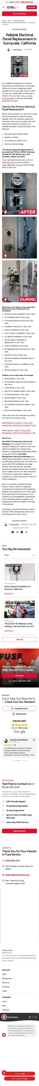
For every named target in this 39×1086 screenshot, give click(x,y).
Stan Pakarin (17, 49)
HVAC (4, 974)
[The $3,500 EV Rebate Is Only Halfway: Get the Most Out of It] (19, 609)
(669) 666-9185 (8, 162)
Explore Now (8, 593)
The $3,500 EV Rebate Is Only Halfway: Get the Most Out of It (19, 625)
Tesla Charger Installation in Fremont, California (17, 587)
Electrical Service (19, 29)
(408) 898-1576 (26, 2)
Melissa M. (10, 423)
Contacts (5, 1010)
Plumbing (5, 987)
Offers (9, 606)
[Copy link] (26, 532)
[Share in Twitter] (17, 532)
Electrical (5, 983)
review (18, 423)
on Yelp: (22, 418)
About (4, 1001)
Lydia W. (9, 430)
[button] (32, 7)
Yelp (34, 425)
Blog (4, 1006)
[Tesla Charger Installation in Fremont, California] (19, 572)
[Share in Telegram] (22, 532)
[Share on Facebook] (12, 532)
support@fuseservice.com (17, 875)
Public (4, 991)
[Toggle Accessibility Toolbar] (4, 1073)
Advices (9, 602)
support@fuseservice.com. (12, 165)
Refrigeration (7, 978)
